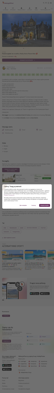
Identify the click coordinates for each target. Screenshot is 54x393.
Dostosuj (34, 205)
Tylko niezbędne (23, 205)
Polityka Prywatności (9, 195)
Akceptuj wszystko (44, 205)
